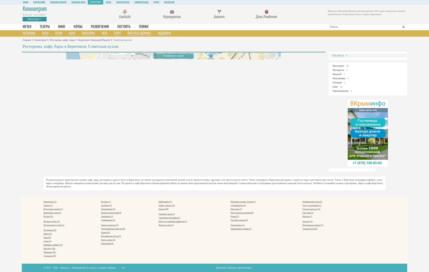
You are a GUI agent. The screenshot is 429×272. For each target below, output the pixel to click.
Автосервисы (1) (238, 225)
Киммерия (35, 9)
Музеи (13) (48, 216)
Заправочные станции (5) (241, 229)
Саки (335, 86)
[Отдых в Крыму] (368, 133)
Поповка (337, 82)
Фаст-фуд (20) (49, 248)
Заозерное (338, 70)
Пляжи (143, 27)
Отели (58, 33)
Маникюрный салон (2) (312, 202)
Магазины (88, 33)
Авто (104, 33)
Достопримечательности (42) (113, 229)
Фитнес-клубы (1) (166, 225)
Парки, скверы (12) (167, 205)
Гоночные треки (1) (167, 214)
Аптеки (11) (307, 221)
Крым (25, 2)
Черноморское (340, 90)
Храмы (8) (105, 232)
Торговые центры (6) (239, 220)
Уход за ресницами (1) (311, 205)
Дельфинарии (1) (108, 220)
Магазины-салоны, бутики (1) (243, 202)
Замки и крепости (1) (110, 225)
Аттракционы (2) (108, 209)
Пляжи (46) (163, 209)
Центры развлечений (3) (111, 213)
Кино (61, 27)
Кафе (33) (48, 234)
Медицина (164, 33)
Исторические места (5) (111, 236)
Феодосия (169, 2)
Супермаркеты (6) (238, 205)
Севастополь (122, 2)
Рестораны (29, 33)
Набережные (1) (165, 202)
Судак (156, 2)
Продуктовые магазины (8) (242, 213)
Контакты (221, 267)
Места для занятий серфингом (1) (173, 221)
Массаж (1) (307, 216)
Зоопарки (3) (106, 205)
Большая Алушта (58, 2)
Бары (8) (47, 237)
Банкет (219, 17)
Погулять (124, 27)
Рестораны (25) (50, 230)
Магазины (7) (236, 209)
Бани (72, 33)
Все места (338, 55)
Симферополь (141, 2)
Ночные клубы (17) (52, 221)
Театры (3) (48, 205)
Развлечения (100, 27)
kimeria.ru (65, 267)
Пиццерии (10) (50, 252)
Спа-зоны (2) (307, 213)
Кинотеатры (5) (50, 202)
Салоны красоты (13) (311, 209)
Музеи (27, 27)
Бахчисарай (39, 2)
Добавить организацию (239, 267)
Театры (45, 27)
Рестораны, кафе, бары (62, 40)
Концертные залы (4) (52, 213)
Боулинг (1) (106, 202)
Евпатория (95, 2)
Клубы (78, 27)
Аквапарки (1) (107, 216)
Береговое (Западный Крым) (94, 40)
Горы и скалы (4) (108, 240)
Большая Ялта (78, 2)
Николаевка (339, 78)
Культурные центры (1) (53, 209)
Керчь (108, 2)
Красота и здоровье (139, 33)
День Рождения (266, 17)
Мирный (337, 74)
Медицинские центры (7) (312, 225)
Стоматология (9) (309, 229)
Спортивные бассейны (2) (169, 218)
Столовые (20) (50, 256)
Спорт (117, 33)
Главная (27, 40)
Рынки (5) (235, 216)
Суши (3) (47, 241)
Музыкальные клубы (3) (54, 225)
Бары (45, 33)
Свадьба (125, 17)
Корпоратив (172, 17)
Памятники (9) (107, 243)
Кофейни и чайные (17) (53, 245)
